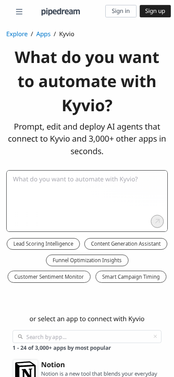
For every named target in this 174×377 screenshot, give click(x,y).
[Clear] (155, 336)
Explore (17, 34)
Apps (43, 34)
